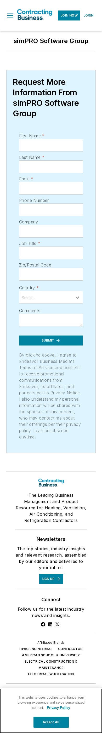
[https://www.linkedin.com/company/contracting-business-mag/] (50, 624)
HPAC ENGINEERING (35, 649)
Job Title (29, 243)
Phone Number (34, 200)
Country (29, 287)
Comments (29, 310)
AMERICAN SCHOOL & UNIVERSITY (51, 655)
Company (28, 221)
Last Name (31, 157)
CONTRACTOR (70, 649)
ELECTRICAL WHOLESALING (51, 674)
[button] (10, 15)
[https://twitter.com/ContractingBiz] (57, 624)
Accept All (51, 722)
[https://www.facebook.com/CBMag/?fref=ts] (43, 624)
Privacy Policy (58, 708)
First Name (31, 135)
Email (26, 178)
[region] (51, 710)
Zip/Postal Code (35, 265)
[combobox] (51, 297)
